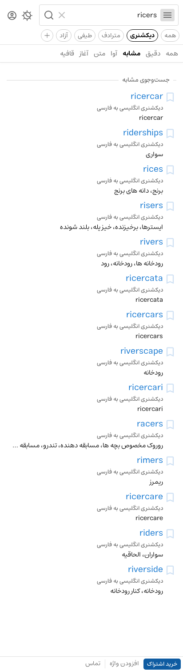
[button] (48, 15)
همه (170, 35)
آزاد (64, 35)
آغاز (84, 53)
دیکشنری (142, 35)
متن (99, 53)
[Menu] (167, 15)
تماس (92, 663)
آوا (114, 53)
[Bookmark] (170, 97)
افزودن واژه (124, 663)
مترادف (111, 35)
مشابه (131, 53)
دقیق (153, 53)
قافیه (67, 53)
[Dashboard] (12, 16)
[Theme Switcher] (27, 17)
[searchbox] (113, 15)
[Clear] (62, 15)
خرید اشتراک (162, 664)
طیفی (85, 35)
